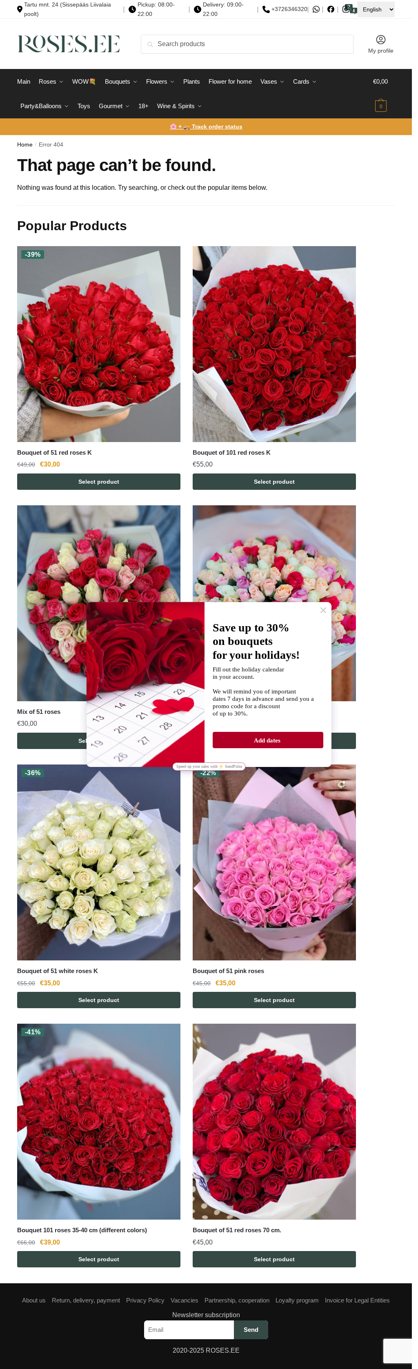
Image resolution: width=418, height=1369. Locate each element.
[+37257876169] (316, 9)
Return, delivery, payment (86, 1300)
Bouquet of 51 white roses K (57, 970)
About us (34, 1300)
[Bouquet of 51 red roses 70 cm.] (274, 1122)
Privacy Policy (145, 1300)
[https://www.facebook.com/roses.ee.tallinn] (330, 9)
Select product (98, 481)
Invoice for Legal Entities (357, 1300)
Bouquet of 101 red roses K (232, 452)
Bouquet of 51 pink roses (228, 970)
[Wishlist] (168, 258)
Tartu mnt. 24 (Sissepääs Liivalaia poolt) (67, 9)
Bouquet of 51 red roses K (54, 452)
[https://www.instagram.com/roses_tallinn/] (345, 9)
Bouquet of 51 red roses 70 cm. (237, 1230)
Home (25, 145)
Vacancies (184, 1300)
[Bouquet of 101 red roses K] (274, 344)
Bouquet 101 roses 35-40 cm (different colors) (82, 1230)
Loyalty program (297, 1300)
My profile (381, 50)
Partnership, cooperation (237, 1300)
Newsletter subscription (206, 1314)
